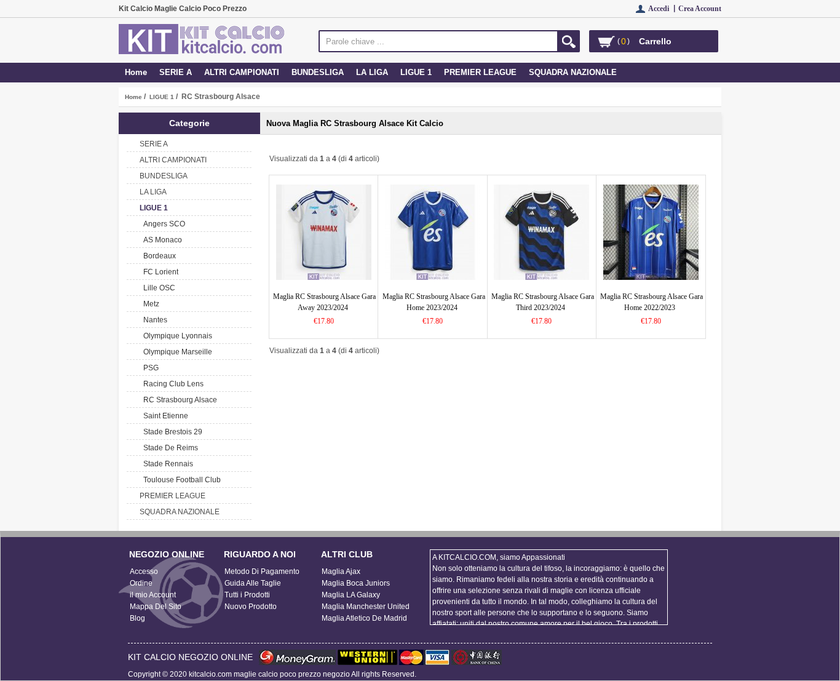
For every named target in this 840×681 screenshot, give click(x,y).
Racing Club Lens (172, 384)
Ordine (141, 583)
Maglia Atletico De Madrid (364, 618)
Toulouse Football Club (180, 480)
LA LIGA (372, 72)
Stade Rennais (166, 464)
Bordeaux (158, 256)
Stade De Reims (169, 448)
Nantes (153, 320)
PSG (149, 368)
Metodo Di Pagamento (261, 571)
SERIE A (175, 72)
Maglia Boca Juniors (356, 583)
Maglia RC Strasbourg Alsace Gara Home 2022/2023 (651, 302)
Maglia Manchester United (366, 606)
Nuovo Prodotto (250, 606)
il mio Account (153, 595)
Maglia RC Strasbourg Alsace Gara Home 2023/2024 (433, 302)
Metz (149, 304)
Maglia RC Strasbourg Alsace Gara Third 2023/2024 (542, 302)
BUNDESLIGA (317, 72)
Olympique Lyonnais (176, 336)
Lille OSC (157, 288)
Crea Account (699, 8)
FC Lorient (159, 272)
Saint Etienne (164, 416)
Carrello (655, 41)
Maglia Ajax (341, 571)
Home (136, 72)
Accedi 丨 (663, 8)
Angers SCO (162, 224)
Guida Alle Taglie (252, 583)
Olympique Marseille (176, 352)
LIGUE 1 (161, 97)
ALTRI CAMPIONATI (241, 72)
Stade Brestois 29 (171, 432)
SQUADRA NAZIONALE (573, 72)
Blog (137, 618)
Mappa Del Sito (155, 606)
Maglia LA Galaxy (351, 595)
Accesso (144, 571)
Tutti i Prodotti (247, 595)
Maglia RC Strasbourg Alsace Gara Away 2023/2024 (324, 302)
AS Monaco (161, 240)
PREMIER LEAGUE (480, 72)
